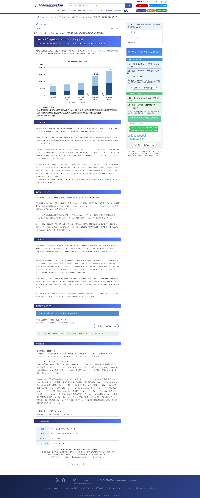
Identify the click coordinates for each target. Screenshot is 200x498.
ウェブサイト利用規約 (71, 488)
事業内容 (65, 11)
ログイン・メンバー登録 (159, 5)
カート (152, 10)
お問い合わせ (162, 10)
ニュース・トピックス (96, 11)
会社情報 (109, 11)
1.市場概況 (131, 32)
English (141, 2)
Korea (151, 2)
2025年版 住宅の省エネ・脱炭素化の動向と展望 (57, 313)
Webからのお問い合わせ (129, 480)
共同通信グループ (139, 488)
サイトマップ (162, 2)
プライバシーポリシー (53, 488)
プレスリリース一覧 (77, 464)
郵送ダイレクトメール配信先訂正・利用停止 (96, 488)
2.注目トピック (133, 37)
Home (57, 11)
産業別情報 (82, 11)
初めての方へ (143, 5)
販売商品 (73, 11)
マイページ (142, 10)
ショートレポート (82, 333)
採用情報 (117, 11)
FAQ (128, 488)
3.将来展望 (131, 42)
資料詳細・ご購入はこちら (106, 326)
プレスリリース (64, 17)
